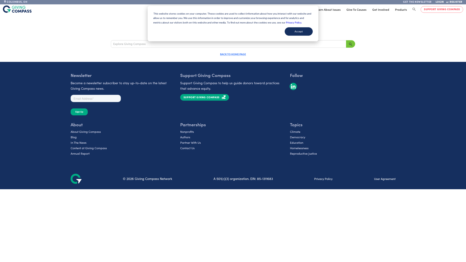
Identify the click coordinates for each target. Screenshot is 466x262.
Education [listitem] (296, 142)
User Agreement (385, 179)
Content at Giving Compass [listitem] (89, 148)
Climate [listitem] (295, 132)
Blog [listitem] (74, 137)
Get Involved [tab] (380, 9)
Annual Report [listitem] (80, 153)
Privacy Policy (323, 179)
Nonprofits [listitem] (187, 132)
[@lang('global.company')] (17, 9)
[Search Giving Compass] (414, 9)
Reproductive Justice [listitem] (303, 153)
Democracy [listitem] (297, 137)
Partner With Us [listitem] (190, 142)
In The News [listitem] (78, 142)
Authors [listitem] (185, 137)
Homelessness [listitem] (299, 148)
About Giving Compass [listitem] (86, 132)
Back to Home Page (233, 54)
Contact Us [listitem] (187, 148)
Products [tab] (401, 9)
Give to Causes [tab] (356, 9)
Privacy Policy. (294, 22)
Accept (299, 31)
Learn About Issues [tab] (328, 9)
